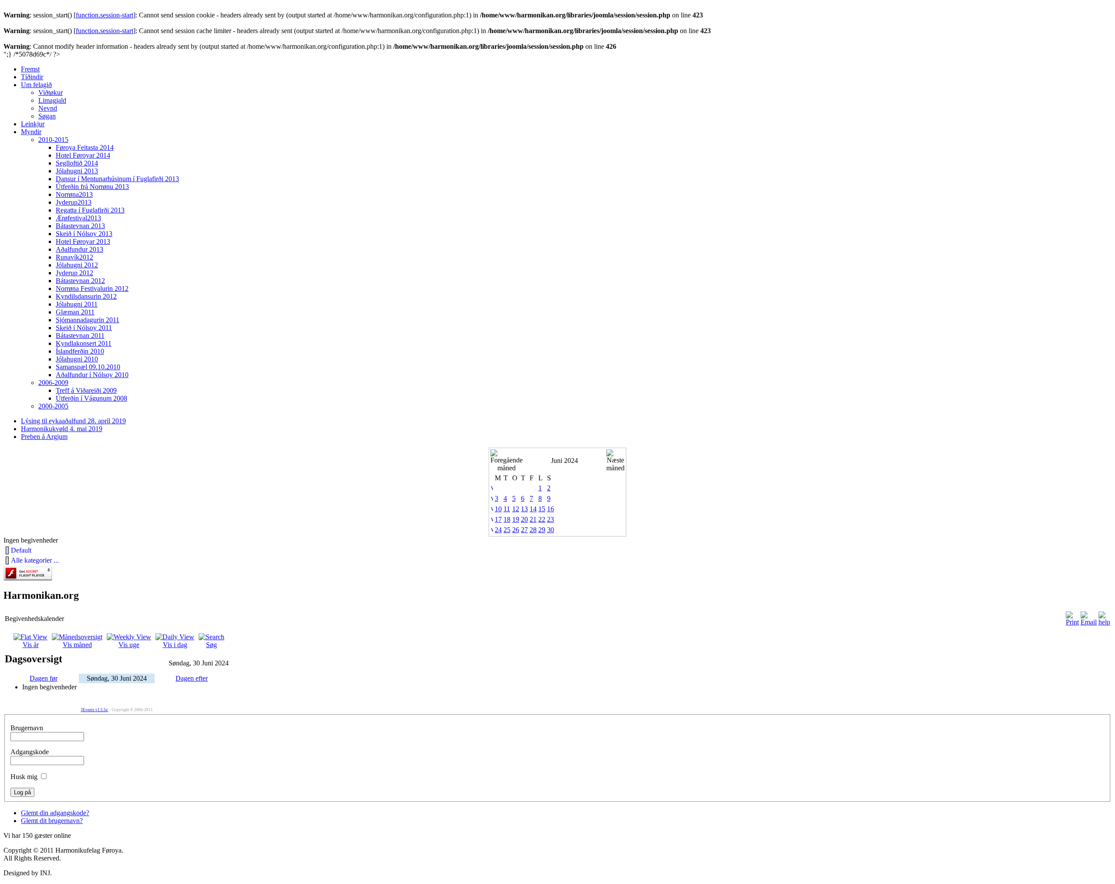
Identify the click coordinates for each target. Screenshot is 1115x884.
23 (550, 519)
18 (506, 519)
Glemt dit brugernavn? (52, 820)
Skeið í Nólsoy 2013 (84, 233)
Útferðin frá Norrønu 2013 (92, 186)
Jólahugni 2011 (77, 304)
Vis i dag (175, 644)
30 (550, 529)
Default (21, 550)
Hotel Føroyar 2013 (83, 241)
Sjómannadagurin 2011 (87, 320)
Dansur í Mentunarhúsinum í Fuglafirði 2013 (117, 178)
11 (506, 509)
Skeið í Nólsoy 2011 (84, 327)
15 (541, 509)
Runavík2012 (74, 257)
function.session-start (104, 15)
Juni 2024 (564, 460)
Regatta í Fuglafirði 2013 (90, 210)
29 (541, 529)
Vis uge (128, 644)
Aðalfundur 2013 (79, 249)
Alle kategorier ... (35, 560)
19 (515, 519)
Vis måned (77, 644)
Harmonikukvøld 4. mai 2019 (61, 428)
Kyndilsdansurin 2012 (86, 296)
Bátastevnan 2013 (80, 225)
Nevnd (47, 108)
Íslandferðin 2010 (80, 351)
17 (498, 519)
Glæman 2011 (75, 312)
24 (498, 529)
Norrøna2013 (74, 194)
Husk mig (23, 776)
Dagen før (43, 678)
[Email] (1089, 622)
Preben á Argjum (44, 436)
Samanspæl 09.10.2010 (88, 367)
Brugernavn (26, 728)
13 (524, 509)
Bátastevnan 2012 (80, 280)
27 (524, 529)
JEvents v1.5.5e (94, 710)
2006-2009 (53, 382)
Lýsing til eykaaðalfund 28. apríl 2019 (73, 421)
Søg (211, 644)
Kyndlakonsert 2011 (84, 343)
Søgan (47, 116)
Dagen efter (192, 678)
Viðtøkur (50, 92)
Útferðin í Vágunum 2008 (91, 398)
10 (498, 509)
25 (506, 529)
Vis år (31, 644)
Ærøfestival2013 (78, 218)
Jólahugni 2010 (77, 359)
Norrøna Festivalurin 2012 (92, 288)
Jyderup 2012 (74, 273)
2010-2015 (53, 139)
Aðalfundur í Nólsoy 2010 (92, 374)
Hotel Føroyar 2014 (83, 155)
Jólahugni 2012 (77, 265)
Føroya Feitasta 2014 (85, 147)
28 (533, 529)
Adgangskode (29, 752)
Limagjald (52, 100)
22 (541, 519)
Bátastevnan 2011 (80, 335)
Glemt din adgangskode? (55, 813)
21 (533, 519)
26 (515, 529)
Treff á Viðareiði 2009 (86, 390)
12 (515, 509)
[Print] (1072, 622)
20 (524, 519)
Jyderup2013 (73, 202)
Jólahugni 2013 (77, 171)
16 (550, 509)
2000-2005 (53, 406)
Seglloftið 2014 (77, 163)
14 (533, 509)
